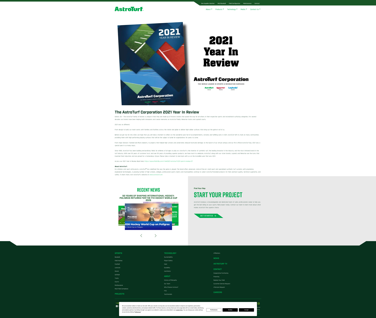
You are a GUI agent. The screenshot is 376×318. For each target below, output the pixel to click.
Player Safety (168, 261)
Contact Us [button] (254, 9)
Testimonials (168, 294)
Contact (257, 3)
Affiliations (216, 253)
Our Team (167, 284)
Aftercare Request (219, 287)
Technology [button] (231, 9)
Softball (117, 275)
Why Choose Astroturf (171, 287)
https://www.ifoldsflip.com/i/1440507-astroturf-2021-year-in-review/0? (169, 161)
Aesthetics (167, 271)
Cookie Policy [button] (179, 310)
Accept (246, 310)
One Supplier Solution (208, 3)
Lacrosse (117, 268)
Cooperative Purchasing (220, 273)
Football (117, 264)
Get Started (206, 215)
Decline (230, 310)
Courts (117, 282)
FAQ (165, 291)
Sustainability (168, 257)
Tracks (117, 278)
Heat (165, 264)
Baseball (117, 257)
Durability (167, 268)
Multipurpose (119, 285)
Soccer (117, 271)
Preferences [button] (138, 312)
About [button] (208, 9)
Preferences (213, 310)
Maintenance (247, 3)
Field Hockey (118, 261)
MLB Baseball (222, 3)
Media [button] (243, 9)
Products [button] (218, 9)
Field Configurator (234, 3)
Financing (216, 277)
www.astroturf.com (156, 175)
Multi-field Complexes (121, 289)
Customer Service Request (221, 284)
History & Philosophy (170, 280)
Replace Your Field (219, 280)
